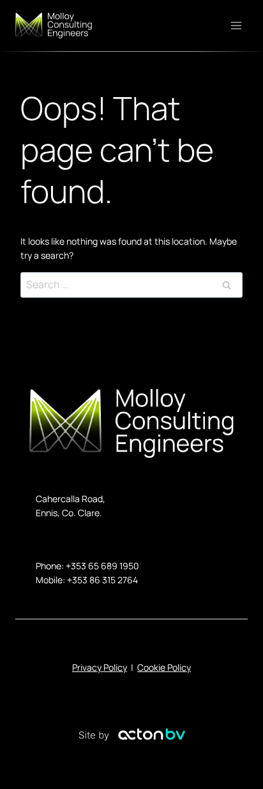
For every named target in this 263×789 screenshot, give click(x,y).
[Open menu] (236, 26)
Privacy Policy (99, 667)
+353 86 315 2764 (102, 580)
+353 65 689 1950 (102, 566)
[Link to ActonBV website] (132, 736)
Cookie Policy (164, 667)
